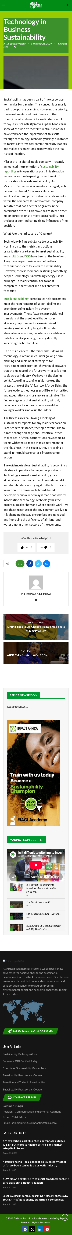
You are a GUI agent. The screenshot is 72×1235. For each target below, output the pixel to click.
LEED (15, 256)
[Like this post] (21, 563)
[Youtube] (47, 1229)
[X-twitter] (32, 1229)
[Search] (68, 5)
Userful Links (12, 1046)
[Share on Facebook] (29, 563)
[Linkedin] (40, 1229)
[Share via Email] (46, 563)
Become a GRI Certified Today (20, 1061)
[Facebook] (25, 1229)
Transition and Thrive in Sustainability (24, 1082)
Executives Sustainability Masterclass (24, 1068)
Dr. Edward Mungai (16, 43)
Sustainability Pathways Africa (20, 1054)
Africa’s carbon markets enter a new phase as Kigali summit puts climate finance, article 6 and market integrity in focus (34, 1144)
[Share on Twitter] (38, 563)
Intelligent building (15, 299)
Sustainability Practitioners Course (22, 1075)
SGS (28, 256)
